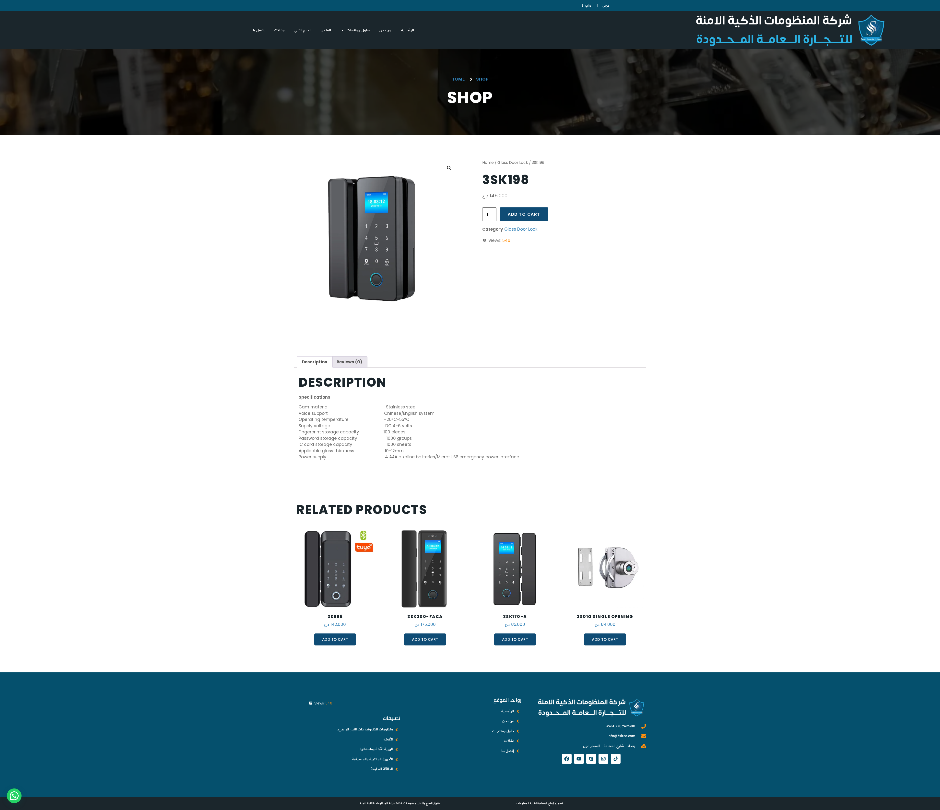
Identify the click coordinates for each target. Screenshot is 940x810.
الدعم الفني (303, 30)
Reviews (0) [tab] (349, 362)
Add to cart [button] (335, 639)
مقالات (279, 30)
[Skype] (591, 759)
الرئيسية (407, 30)
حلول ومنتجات (358, 30)
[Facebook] (567, 759)
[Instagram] (603, 759)
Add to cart (524, 214)
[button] (449, 168)
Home (488, 162)
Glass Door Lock (512, 162)
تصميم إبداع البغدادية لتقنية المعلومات (540, 803)
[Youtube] (579, 759)
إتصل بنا (258, 30)
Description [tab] (314, 362)
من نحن (385, 30)
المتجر (326, 30)
